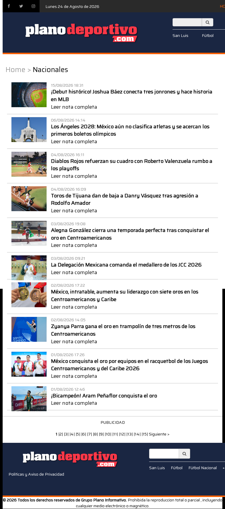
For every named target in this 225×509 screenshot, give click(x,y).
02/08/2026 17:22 (68, 285)
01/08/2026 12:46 (68, 389)
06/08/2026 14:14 (68, 120)
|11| (115, 434)
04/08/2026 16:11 (67, 154)
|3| (66, 434)
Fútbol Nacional (202, 468)
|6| (84, 434)
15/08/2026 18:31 (67, 85)
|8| (96, 434)
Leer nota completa (74, 107)
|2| (61, 434)
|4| (72, 434)
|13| (130, 434)
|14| (138, 434)
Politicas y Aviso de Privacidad (36, 474)
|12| (122, 434)
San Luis (180, 35)
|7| (90, 434)
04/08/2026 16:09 (68, 189)
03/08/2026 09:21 (68, 258)
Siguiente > (159, 434)
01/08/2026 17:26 (68, 354)
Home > (18, 69)
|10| (108, 434)
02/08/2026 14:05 (68, 320)
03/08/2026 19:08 (68, 224)
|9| (102, 434)
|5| (78, 434)
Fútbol (208, 35)
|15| (145, 434)
